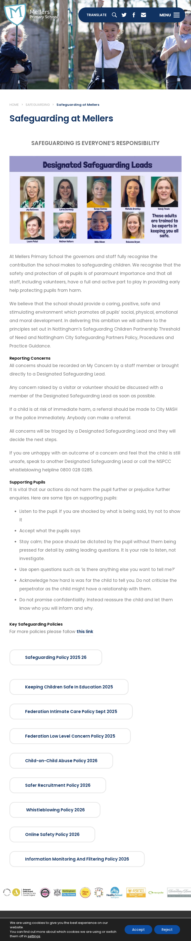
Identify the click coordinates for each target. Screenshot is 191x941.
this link (85, 632)
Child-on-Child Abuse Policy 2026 (61, 761)
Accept (138, 929)
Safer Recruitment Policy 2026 (58, 785)
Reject (167, 929)
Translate (96, 14)
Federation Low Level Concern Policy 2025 (70, 736)
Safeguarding (38, 104)
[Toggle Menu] (169, 15)
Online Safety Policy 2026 (52, 834)
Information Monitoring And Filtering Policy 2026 (77, 859)
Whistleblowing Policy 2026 (55, 810)
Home (14, 104)
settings (34, 936)
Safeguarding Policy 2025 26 (56, 657)
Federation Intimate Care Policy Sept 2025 (71, 712)
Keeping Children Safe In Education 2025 (69, 687)
